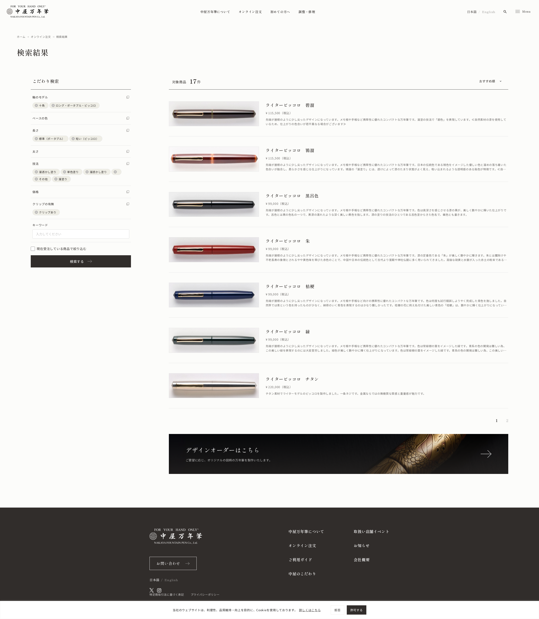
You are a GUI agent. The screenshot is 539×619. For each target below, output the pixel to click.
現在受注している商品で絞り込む (61, 248)
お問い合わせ (168, 563)
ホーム (21, 37)
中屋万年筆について (215, 11)
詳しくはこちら (310, 610)
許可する (356, 610)
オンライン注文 (250, 11)
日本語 (472, 11)
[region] (269, 610)
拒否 (337, 610)
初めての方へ (280, 11)
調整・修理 (307, 11)
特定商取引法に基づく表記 (166, 595)
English (488, 11)
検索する (77, 261)
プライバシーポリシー (205, 595)
